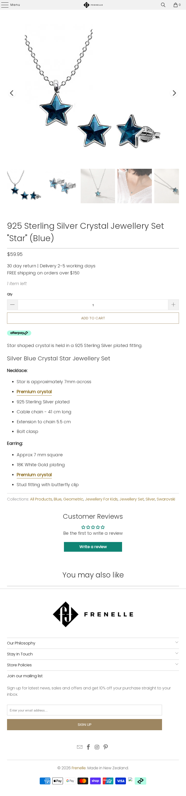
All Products (41, 499)
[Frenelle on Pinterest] (105, 747)
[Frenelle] (93, 5)
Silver (150, 499)
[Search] (163, 5)
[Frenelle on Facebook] (88, 747)
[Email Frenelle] (80, 747)
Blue (58, 499)
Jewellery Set (131, 499)
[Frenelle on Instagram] (97, 747)
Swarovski (166, 499)
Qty (9, 294)
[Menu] (2, 5)
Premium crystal (34, 392)
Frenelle (79, 768)
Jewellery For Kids (101, 499)
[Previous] (12, 92)
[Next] (174, 92)
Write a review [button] (93, 547)
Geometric (73, 499)
